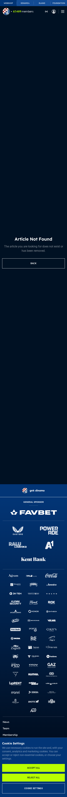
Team (6, 728)
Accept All (33, 768)
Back (33, 263)
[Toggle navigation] (62, 11)
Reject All (33, 777)
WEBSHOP (8, 3)
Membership (10, 734)
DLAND (42, 3)
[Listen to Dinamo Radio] (46, 11)
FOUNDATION (59, 3)
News (6, 722)
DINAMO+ (25, 3)
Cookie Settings (33, 788)
